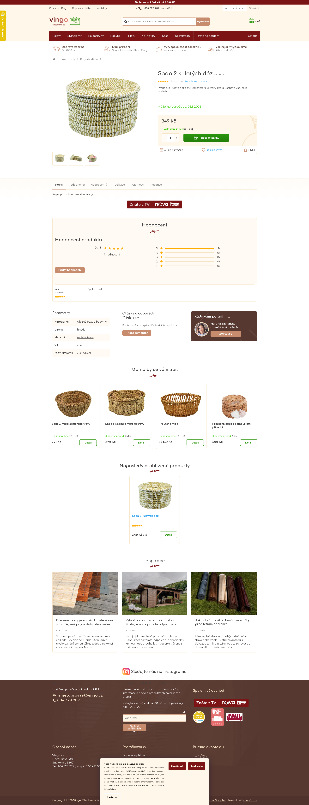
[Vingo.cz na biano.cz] (217, 717)
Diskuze (120, 184)
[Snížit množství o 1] (164, 138)
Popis (59, 184)
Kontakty (102, 8)
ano (79, 345)
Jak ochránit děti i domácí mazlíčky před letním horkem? (222, 622)
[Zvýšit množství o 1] (176, 138)
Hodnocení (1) (100, 184)
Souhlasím (197, 766)
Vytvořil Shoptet (215, 800)
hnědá (81, 329)
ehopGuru (250, 800)
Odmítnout (177, 766)
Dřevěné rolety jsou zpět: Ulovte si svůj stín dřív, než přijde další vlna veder (85, 622)
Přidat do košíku (209, 137)
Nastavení (112, 797)
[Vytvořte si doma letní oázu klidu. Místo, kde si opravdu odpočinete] (154, 593)
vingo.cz (196, 757)
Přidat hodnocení (69, 270)
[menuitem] (56, 36)
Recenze (156, 184)
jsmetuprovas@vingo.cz (80, 695)
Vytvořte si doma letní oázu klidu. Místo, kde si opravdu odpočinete (151, 622)
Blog (64, 8)
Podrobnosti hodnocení (197, 81)
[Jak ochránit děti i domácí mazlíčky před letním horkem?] (223, 593)
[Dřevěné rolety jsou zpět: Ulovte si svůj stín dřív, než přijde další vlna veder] (85, 593)
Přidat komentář (137, 332)
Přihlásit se (135, 729)
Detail (88, 442)
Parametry (138, 184)
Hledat (203, 22)
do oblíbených (214, 149)
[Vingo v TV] (221, 702)
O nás (52, 8)
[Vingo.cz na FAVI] (234, 717)
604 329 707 (68, 700)
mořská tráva (85, 337)
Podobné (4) (77, 184)
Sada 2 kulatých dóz (145, 515)
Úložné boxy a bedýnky (92, 321)
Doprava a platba (81, 8)
